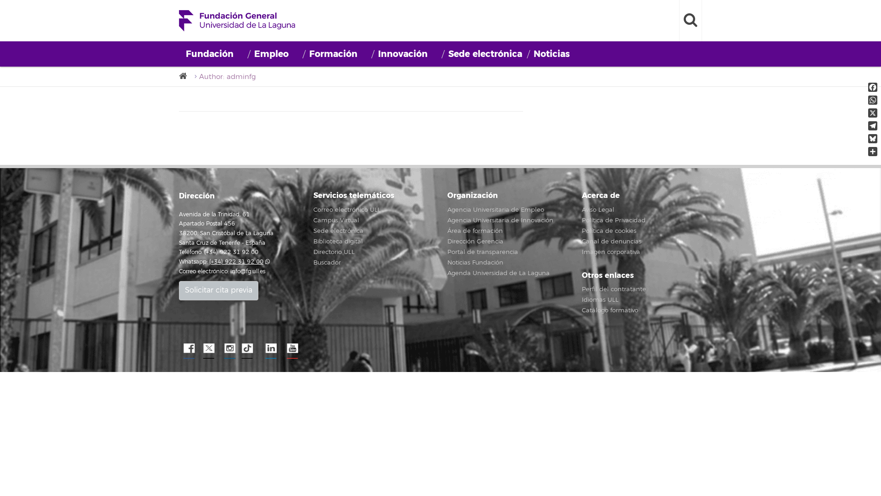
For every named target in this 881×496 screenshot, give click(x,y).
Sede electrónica (485, 54)
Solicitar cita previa (218, 290)
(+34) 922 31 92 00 (236, 262)
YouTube (291, 348)
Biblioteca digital (338, 241)
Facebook (188, 348)
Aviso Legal (598, 210)
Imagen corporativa (611, 252)
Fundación (210, 54)
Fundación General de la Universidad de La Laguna (237, 20)
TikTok (250, 348)
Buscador (327, 262)
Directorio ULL (334, 252)
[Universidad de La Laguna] (186, 76)
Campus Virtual (336, 220)
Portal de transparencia (482, 252)
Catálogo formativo (610, 310)
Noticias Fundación (475, 262)
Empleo (271, 54)
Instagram (229, 348)
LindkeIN (271, 348)
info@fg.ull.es (247, 271)
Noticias (552, 54)
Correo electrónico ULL (347, 210)
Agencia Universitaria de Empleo (495, 210)
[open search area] (690, 20)
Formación (333, 54)
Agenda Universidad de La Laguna (498, 273)
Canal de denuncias (611, 241)
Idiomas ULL (600, 300)
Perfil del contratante (614, 289)
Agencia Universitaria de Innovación (500, 220)
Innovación (403, 54)
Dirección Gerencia (475, 241)
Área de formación (475, 231)
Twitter (209, 348)
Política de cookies (609, 231)
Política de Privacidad (614, 220)
